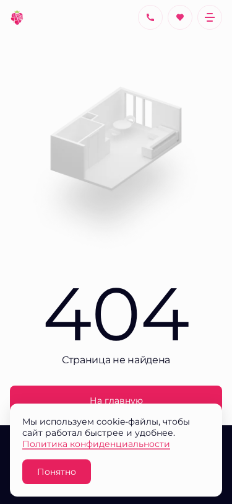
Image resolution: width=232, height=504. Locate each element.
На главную (116, 400)
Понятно (56, 471)
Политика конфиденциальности (96, 443)
